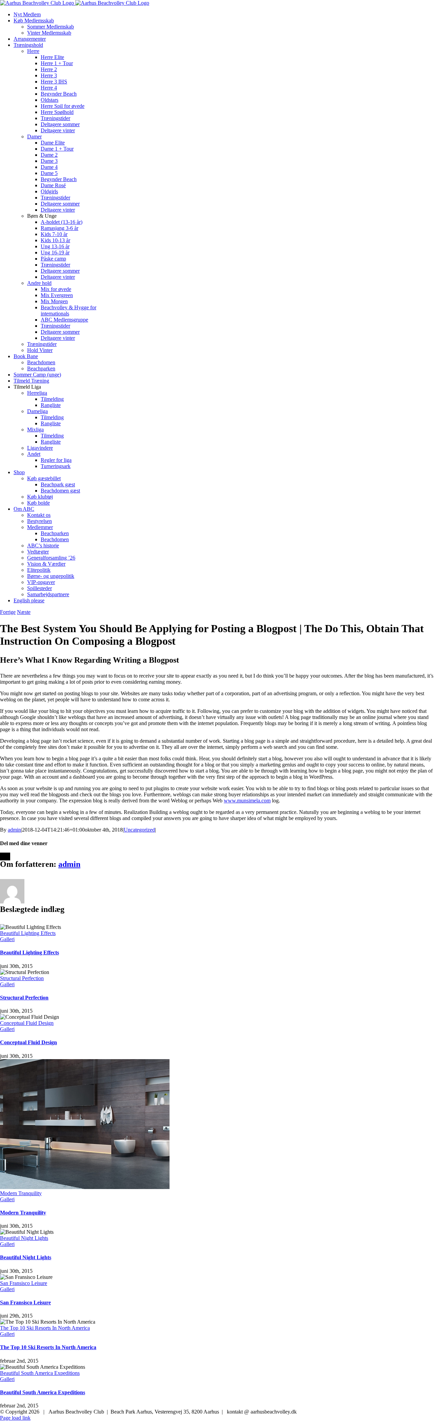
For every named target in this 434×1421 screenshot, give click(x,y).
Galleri (7, 939)
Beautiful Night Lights (24, 1238)
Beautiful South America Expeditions (40, 1373)
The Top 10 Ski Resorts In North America (45, 1328)
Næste (24, 612)
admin (14, 830)
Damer (34, 136)
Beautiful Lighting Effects (28, 933)
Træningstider (42, 344)
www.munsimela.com (247, 800)
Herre (33, 51)
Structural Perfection (22, 978)
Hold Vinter (40, 350)
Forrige (8, 612)
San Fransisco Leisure (23, 1283)
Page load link (15, 1418)
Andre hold (39, 283)
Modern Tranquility (21, 1193)
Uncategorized (139, 830)
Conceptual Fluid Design (27, 1023)
